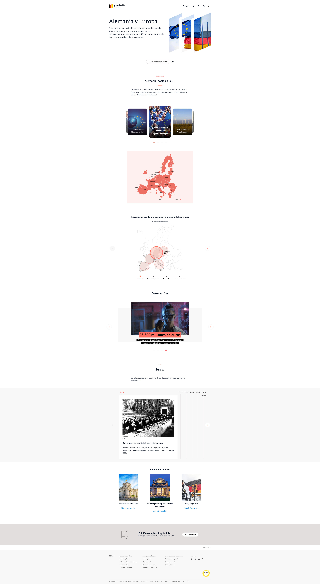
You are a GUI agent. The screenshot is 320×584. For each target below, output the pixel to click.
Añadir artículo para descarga (159, 62)
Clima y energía (146, 562)
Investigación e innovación (149, 556)
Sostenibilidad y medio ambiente (174, 556)
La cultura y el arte (170, 562)
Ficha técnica (112, 581)
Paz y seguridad (146, 559)
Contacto (143, 581)
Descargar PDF (192, 534)
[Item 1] (158, 142)
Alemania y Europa (125, 559)
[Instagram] (202, 559)
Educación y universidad (126, 567)
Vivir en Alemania (170, 565)
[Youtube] (199, 559)
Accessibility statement (161, 581)
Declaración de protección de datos (129, 581)
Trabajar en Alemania (126, 565)
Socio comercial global (171, 559)
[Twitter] (195, 559)
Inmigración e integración (149, 567)
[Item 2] (162, 142)
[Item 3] (166, 142)
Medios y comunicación (149, 565)
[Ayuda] (172, 62)
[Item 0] (154, 142)
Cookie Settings (175, 581)
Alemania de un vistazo (126, 556)
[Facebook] (191, 559)
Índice (151, 581)
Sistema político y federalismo (128, 562)
